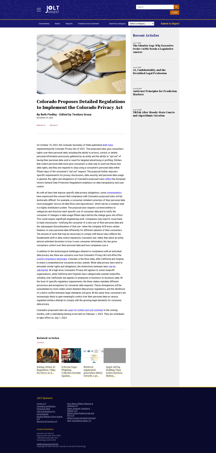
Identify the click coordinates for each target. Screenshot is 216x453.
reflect (108, 179)
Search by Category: (117, 23)
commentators (114, 192)
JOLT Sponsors (45, 398)
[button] (39, 9)
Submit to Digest (170, 23)
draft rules (108, 145)
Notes (57, 23)
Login (174, 12)
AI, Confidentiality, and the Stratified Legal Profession (150, 72)
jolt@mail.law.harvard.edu (47, 444)
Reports (69, 23)
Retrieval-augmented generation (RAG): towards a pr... (93, 371)
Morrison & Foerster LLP (47, 421)
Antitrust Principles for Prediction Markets (155, 93)
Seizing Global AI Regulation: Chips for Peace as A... (46, 370)
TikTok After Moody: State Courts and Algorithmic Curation (154, 114)
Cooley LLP (41, 404)
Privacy (54, 125)
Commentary (44, 23)
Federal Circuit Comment (88, 23)
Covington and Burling (46, 406)
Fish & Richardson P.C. (46, 411)
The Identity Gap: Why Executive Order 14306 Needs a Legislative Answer (153, 49)
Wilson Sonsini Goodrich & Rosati (81, 418)
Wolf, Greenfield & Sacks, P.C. (79, 421)
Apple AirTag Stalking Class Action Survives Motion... (114, 371)
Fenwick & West (43, 409)
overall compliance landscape (52, 259)
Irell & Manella (42, 414)
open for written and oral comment (85, 310)
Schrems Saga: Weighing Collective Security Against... (71, 371)
